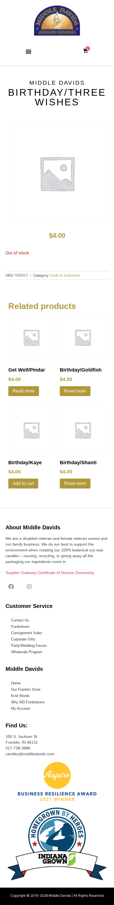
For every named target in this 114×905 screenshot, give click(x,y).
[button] (28, 51)
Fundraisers (20, 626)
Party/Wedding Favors (29, 646)
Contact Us (20, 620)
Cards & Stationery (65, 275)
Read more (24, 391)
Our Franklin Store (25, 689)
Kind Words (20, 696)
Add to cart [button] (23, 483)
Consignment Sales (26, 633)
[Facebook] (11, 586)
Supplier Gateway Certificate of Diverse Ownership (50, 572)
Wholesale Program (26, 652)
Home (15, 683)
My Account (20, 708)
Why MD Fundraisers (28, 702)
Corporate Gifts (23, 639)
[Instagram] (29, 586)
